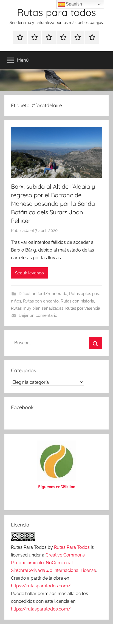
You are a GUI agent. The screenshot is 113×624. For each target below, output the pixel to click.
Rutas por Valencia (82, 308)
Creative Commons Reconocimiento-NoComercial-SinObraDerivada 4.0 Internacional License (53, 562)
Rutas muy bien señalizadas (37, 308)
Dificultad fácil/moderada (43, 293)
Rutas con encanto (41, 301)
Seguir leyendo (29, 273)
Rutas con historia (77, 301)
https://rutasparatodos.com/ (41, 585)
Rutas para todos (56, 12)
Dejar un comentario (38, 315)
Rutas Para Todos (72, 547)
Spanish (73, 4)
